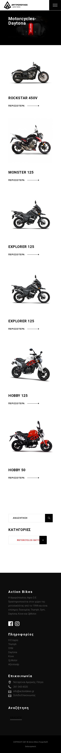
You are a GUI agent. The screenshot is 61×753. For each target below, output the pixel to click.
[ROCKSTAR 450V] (30, 73)
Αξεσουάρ (13, 664)
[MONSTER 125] (30, 140)
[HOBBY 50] (30, 438)
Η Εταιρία (13, 640)
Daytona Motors (16, 33)
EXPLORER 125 (21, 247)
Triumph (12, 644)
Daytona (27, 29)
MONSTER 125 (21, 172)
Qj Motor (12, 660)
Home (10, 29)
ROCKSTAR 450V (23, 98)
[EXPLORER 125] (30, 215)
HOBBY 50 (17, 470)
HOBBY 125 (18, 396)
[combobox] (27, 540)
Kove (11, 656)
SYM (10, 648)
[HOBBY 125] (30, 364)
